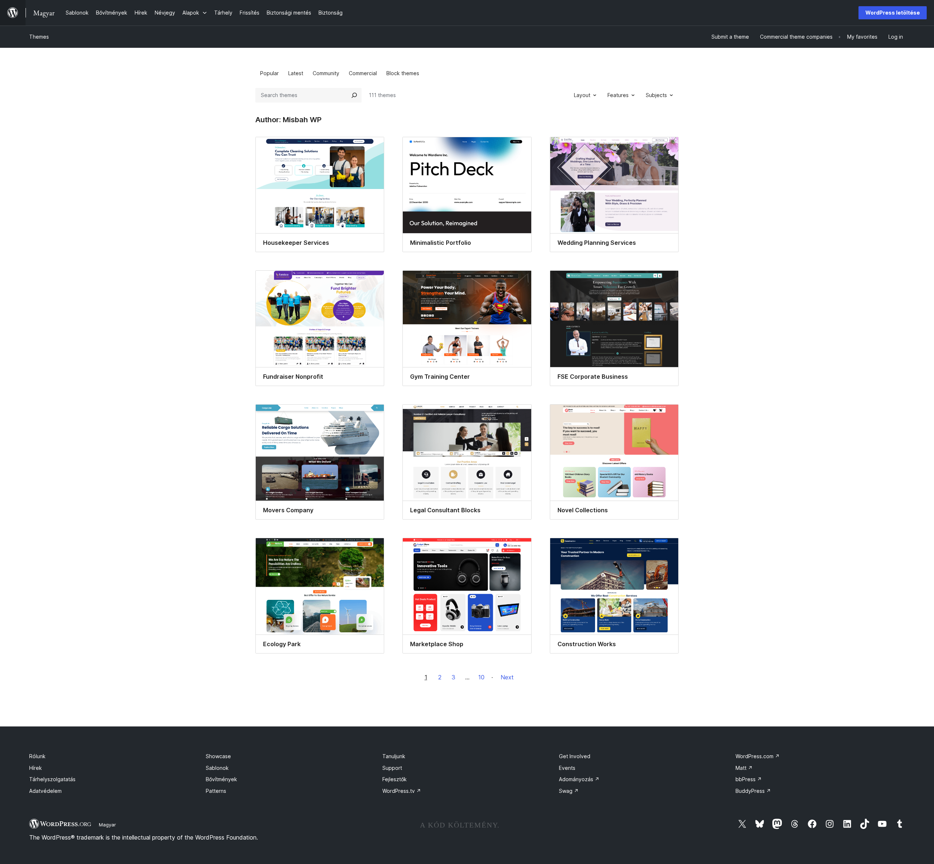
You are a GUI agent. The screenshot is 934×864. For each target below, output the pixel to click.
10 (481, 677)
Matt (744, 768)
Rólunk (37, 756)
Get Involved (574, 756)
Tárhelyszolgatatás (52, 779)
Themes (39, 37)
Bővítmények (221, 779)
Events (567, 768)
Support (392, 768)
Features (618, 95)
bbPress (749, 779)
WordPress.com (758, 756)
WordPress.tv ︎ (401, 791)
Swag (569, 791)
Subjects (656, 95)
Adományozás (579, 779)
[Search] (354, 95)
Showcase (218, 756)
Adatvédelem (45, 791)
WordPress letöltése (892, 12)
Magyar (107, 825)
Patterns (216, 791)
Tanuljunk (393, 756)
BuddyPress (753, 791)
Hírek (35, 768)
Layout (582, 95)
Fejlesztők (394, 779)
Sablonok (217, 768)
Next (507, 677)
